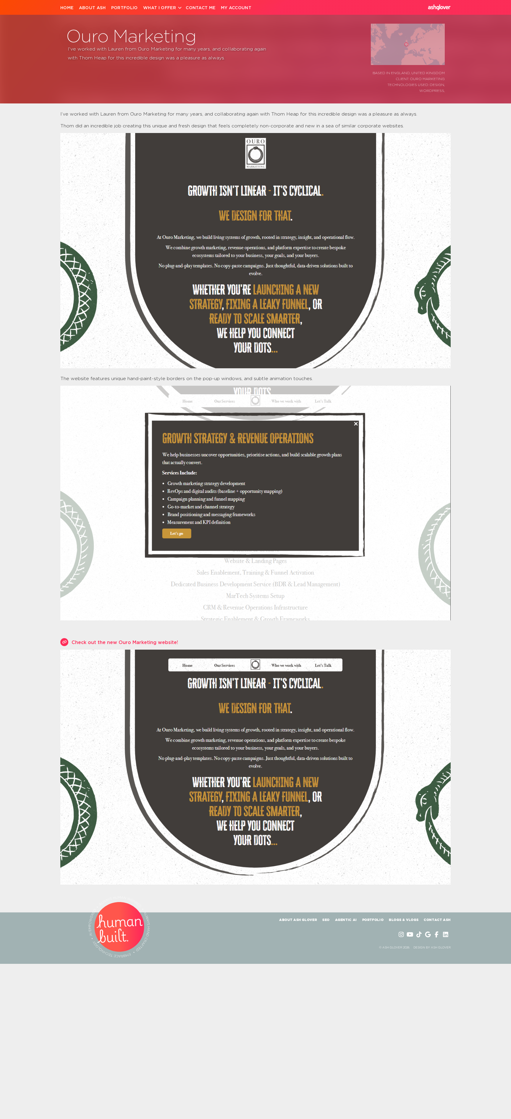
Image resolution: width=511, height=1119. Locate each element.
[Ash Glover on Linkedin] (446, 934)
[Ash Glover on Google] (428, 934)
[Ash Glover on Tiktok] (419, 934)
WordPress (431, 90)
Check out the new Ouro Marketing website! (125, 642)
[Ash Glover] (439, 7)
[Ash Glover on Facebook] (437, 934)
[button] (406, 44)
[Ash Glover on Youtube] (410, 934)
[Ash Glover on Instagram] (401, 934)
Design (437, 84)
